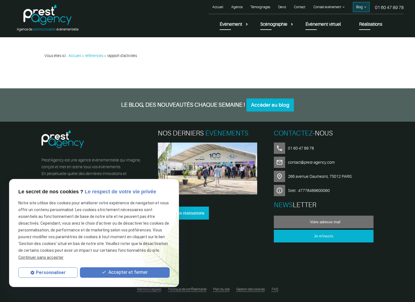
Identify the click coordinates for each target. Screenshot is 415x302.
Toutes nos (183, 213)
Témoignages (260, 7)
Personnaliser (51, 272)
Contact (299, 7)
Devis (282, 7)
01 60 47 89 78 (389, 7)
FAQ (275, 289)
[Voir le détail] (207, 169)
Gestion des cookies (250, 289)
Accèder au (270, 105)
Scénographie (273, 24)
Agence (237, 7)
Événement (231, 24)
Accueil (217, 7)
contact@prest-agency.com (311, 162)
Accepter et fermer (127, 272)
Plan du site (221, 289)
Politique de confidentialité (187, 289)
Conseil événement (327, 7)
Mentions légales (149, 289)
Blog (359, 7)
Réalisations (370, 24)
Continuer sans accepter (41, 257)
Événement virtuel (323, 24)
